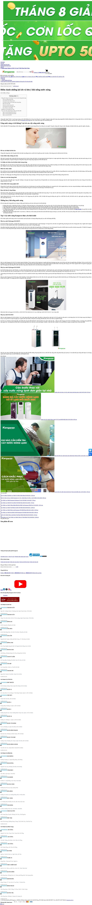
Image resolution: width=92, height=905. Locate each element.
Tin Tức (2, 63)
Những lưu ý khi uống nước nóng (7, 109)
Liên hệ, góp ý (11, 556)
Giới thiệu (3, 62)
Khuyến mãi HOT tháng (6, 76)
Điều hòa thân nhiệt (6, 103)
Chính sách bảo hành (5, 64)
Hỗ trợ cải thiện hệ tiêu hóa (8, 99)
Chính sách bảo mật (34, 561)
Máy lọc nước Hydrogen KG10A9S (9, 113)
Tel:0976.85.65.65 (4, 613)
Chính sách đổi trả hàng (24, 561)
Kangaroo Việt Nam (25, 120)
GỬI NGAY (16, 86)
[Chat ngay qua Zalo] (90, 454)
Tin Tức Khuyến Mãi (27, 81)
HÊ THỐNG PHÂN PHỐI (42, 76)
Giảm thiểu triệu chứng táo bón (9, 100)
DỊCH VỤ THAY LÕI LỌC (29, 76)
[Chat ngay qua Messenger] (90, 450)
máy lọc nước (78, 209)
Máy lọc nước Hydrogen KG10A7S (9, 112)
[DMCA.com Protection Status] (43, 556)
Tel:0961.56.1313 (4, 627)
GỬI (17, 566)
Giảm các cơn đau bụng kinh (8, 105)
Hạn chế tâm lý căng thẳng (8, 107)
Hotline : (5, 572)
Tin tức (26, 556)
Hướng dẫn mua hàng (36, 572)
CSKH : (16, 572)
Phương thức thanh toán (6, 65)
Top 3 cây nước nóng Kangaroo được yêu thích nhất (11, 110)
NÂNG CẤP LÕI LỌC (17, 76)
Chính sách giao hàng (14, 561)
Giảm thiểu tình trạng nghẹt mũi (9, 106)
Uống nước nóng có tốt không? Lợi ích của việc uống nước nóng (13, 98)
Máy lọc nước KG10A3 (7, 115)
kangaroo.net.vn (69, 900)
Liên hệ (2, 67)
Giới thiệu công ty (4, 556)
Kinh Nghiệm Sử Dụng (18, 81)
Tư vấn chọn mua (9, 81)
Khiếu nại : (26, 572)
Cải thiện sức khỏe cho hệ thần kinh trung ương (12, 102)
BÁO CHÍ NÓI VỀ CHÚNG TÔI (56, 76)
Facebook (5, 595)
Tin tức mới (3, 81)
